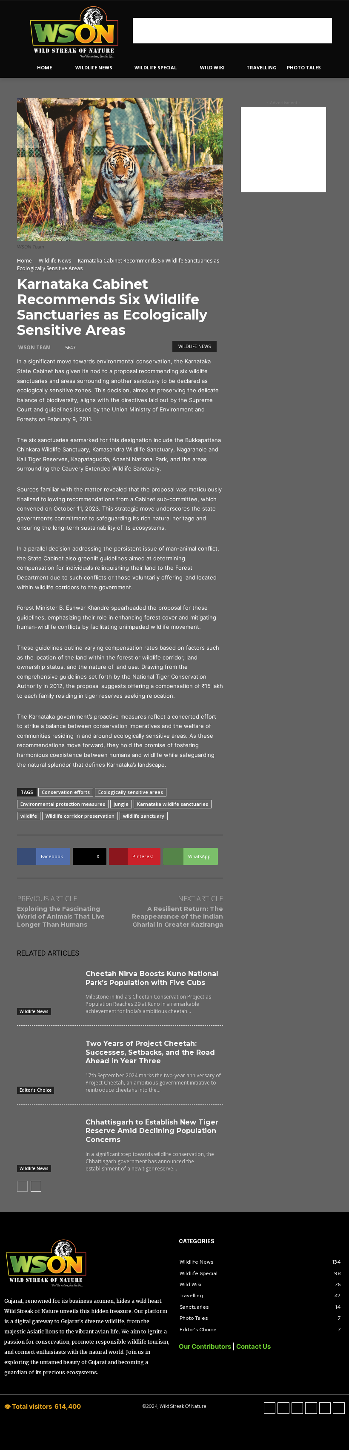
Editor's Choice (35, 1090)
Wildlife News (55, 260)
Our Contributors (205, 1346)
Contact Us (253, 1346)
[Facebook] (270, 1408)
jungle (121, 804)
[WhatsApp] (325, 1408)
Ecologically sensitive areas (130, 792)
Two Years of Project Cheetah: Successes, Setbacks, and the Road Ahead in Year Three (150, 1052)
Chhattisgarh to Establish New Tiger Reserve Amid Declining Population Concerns (152, 1131)
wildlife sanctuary (143, 816)
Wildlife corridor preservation (80, 816)
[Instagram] (283, 1408)
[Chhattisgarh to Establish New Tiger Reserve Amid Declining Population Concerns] (48, 1133)
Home (24, 260)
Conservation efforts (66, 792)
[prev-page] (22, 1186)
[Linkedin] (297, 1408)
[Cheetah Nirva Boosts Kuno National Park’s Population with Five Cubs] (48, 985)
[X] (311, 1408)
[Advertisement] (232, 30)
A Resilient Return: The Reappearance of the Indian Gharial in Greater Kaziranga (177, 916)
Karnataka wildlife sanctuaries (172, 804)
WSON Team (34, 347)
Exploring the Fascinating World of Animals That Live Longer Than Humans (61, 916)
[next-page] (36, 1186)
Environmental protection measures (62, 804)
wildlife (28, 816)
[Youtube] (339, 1408)
